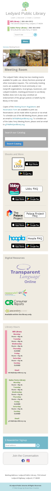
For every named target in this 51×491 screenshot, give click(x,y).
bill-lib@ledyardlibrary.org (22, 118)
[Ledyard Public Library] (25, 10)
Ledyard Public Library (25, 13)
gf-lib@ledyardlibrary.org (15, 124)
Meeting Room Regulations (25, 106)
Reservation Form (10, 109)
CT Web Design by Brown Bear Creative (25, 488)
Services (6, 47)
